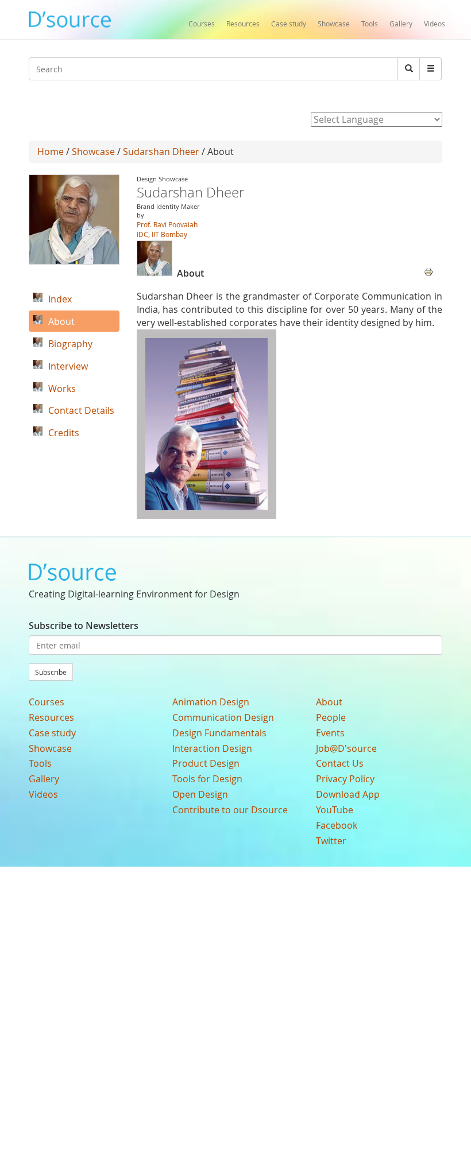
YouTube (334, 809)
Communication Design (223, 717)
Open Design (200, 794)
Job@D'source (346, 748)
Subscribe (51, 672)
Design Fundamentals (219, 733)
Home (50, 151)
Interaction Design (212, 748)
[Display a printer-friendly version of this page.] (428, 271)
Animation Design (210, 702)
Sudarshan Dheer (161, 151)
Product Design (206, 763)
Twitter (331, 840)
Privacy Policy (345, 778)
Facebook (336, 825)
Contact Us (340, 763)
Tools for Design (207, 778)
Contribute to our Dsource (230, 809)
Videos (434, 23)
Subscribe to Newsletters (83, 625)
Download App (348, 794)
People (331, 717)
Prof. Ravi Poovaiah (167, 224)
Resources (243, 23)
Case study (288, 23)
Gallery (400, 23)
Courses (201, 23)
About (329, 702)
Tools (369, 23)
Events (330, 733)
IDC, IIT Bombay (162, 234)
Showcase (334, 23)
